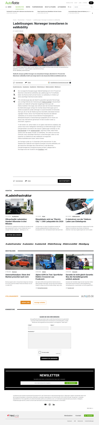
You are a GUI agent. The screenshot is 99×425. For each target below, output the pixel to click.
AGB (75, 421)
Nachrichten (20, 7)
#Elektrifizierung (54, 244)
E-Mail (29, 325)
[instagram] (50, 404)
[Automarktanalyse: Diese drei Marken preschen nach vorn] (19, 262)
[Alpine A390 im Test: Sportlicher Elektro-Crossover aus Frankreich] (49, 262)
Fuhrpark (28, 20)
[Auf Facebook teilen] (14, 90)
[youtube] (45, 404)
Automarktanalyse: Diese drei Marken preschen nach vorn (17, 276)
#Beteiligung (83, 244)
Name (52, 325)
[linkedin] (54, 404)
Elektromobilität (46, 102)
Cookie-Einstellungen (89, 421)
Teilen (29, 82)
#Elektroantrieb (76, 216)
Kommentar (31, 331)
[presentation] (92, 13)
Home (14, 20)
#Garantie (74, 271)
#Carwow (14, 271)
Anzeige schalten (39, 302)
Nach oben (89, 408)
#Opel (43, 216)
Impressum (69, 421)
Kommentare (19, 82)
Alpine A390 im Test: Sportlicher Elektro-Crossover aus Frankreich (49, 277)
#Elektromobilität (70, 244)
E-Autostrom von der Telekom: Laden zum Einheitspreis (78, 220)
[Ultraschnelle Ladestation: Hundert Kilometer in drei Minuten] (19, 206)
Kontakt (78, 416)
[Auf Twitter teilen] (14, 94)
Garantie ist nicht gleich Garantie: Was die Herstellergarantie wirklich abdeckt (79, 277)
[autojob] (87, 296)
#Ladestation (27, 244)
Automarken (62, 7)
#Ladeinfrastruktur (18, 195)
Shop (75, 2)
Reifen (28, 7)
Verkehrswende (35, 130)
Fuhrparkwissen (37, 7)
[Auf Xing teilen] (14, 101)
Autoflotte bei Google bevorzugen (60, 82)
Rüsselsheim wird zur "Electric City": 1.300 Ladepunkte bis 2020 (49, 220)
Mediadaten (68, 416)
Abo (91, 2)
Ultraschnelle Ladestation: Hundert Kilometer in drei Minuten (16, 221)
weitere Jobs (26, 302)
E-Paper (85, 2)
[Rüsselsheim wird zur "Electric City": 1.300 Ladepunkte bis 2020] (49, 206)
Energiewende (22, 130)
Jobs (80, 2)
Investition (41, 149)
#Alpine (44, 271)
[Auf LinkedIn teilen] (14, 98)
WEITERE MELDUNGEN (14, 235)
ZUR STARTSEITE (64, 181)
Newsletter (69, 2)
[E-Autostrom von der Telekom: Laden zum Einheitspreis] (80, 206)
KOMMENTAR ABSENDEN (50, 358)
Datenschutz (80, 421)
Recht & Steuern (50, 7)
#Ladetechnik (15, 216)
